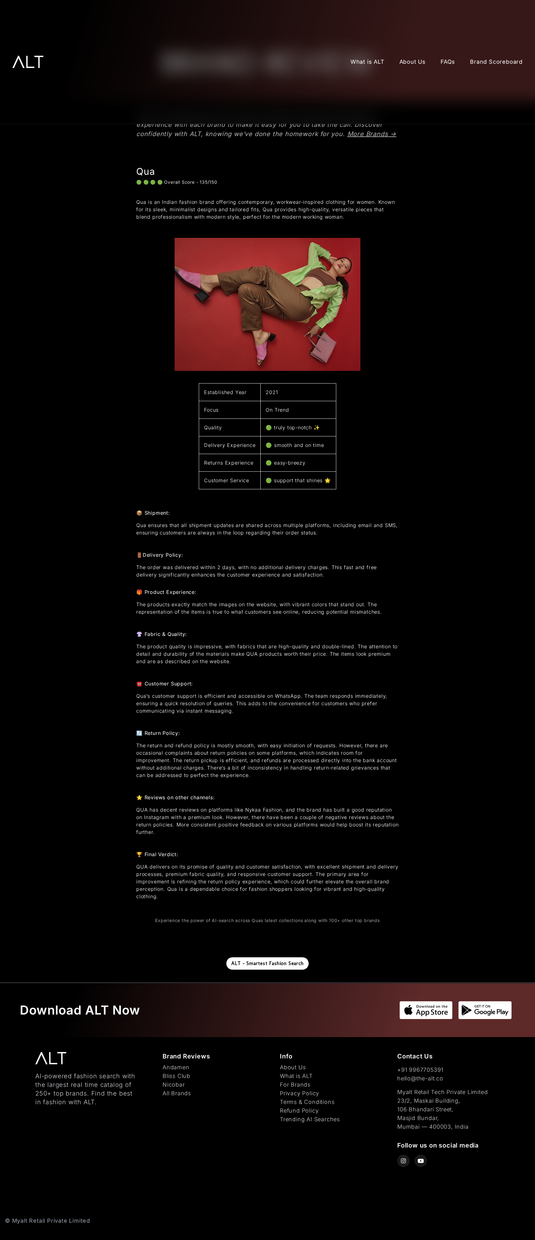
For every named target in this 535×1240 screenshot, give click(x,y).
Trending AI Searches (310, 1119)
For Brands (295, 1084)
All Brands (177, 1093)
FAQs (448, 61)
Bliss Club (176, 1076)
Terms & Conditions (307, 1102)
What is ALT (367, 61)
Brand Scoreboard (496, 61)
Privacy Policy (299, 1093)
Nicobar (174, 1084)
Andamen (176, 1067)
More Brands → (371, 134)
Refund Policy (299, 1110)
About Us (412, 61)
